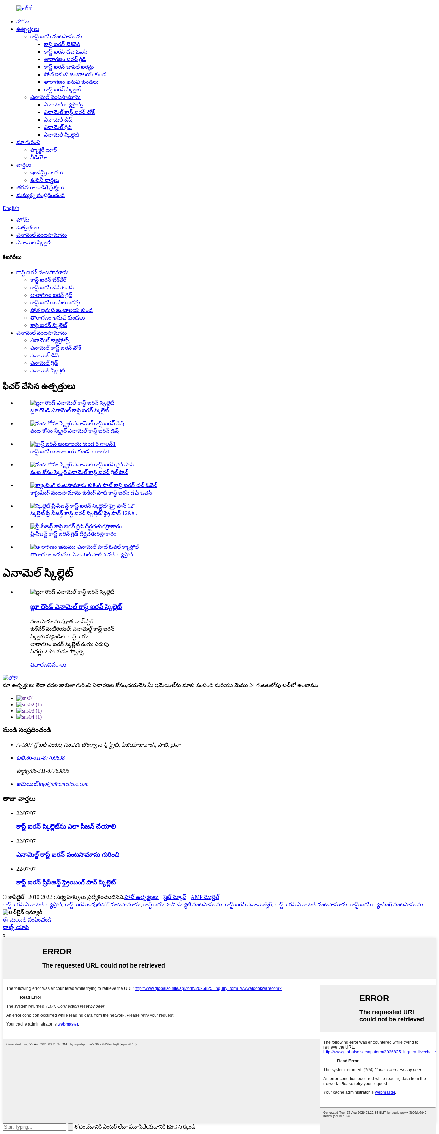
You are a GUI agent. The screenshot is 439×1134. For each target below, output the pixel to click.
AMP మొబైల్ (205, 897)
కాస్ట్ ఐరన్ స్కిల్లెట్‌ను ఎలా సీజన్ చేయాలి (66, 826)
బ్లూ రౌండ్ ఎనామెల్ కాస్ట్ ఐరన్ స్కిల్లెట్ (69, 410)
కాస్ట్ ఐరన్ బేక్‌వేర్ (62, 44)
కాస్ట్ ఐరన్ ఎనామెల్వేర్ (248, 904)
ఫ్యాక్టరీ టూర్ (43, 150)
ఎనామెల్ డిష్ (58, 120)
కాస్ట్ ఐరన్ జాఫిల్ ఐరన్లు (69, 67)
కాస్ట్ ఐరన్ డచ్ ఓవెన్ (65, 52)
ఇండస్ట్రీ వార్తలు (46, 172)
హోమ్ (22, 21)
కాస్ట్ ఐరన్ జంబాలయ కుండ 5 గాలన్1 (70, 451)
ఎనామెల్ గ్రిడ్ (58, 127)
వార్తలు (23, 165)
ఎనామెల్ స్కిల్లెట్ (61, 135)
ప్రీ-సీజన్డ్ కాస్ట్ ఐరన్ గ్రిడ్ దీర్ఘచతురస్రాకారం (73, 534)
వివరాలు (57, 665)
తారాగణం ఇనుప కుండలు (71, 82)
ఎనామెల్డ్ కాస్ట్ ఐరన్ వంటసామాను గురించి (67, 854)
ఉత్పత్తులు (27, 29)
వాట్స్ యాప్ (16, 927)
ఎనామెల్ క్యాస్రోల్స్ (63, 104)
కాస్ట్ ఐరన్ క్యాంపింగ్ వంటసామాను (386, 904)
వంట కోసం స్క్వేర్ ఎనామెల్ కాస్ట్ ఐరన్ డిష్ (74, 431)
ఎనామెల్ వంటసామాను (55, 97)
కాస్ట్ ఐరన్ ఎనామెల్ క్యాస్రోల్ (32, 904)
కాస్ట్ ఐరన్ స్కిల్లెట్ (62, 89)
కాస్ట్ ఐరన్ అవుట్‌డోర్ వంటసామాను (103, 904)
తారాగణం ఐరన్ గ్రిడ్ (65, 59)
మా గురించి (28, 142)
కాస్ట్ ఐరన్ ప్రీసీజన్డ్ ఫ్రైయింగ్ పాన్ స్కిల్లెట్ (66, 882)
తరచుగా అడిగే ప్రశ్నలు (40, 187)
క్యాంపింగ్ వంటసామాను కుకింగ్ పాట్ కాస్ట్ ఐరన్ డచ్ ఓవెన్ (91, 493)
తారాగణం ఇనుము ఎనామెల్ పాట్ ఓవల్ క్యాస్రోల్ (81, 554)
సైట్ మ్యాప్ (174, 897)
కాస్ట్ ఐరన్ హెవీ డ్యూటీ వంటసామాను (182, 904)
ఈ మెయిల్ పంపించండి (27, 920)
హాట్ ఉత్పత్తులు (141, 897)
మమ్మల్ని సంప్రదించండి (40, 195)
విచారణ (39, 665)
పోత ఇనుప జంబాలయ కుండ (75, 74)
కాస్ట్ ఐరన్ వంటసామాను (56, 36)
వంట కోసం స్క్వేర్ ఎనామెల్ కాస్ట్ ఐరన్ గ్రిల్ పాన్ (79, 472)
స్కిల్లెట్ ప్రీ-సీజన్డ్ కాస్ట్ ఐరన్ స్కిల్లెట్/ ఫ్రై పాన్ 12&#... (84, 513)
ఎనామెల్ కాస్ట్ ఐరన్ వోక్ (69, 112)
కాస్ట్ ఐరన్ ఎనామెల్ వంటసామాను (311, 904)
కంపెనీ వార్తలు (44, 180)
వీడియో (38, 157)
